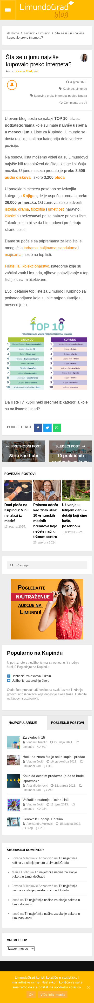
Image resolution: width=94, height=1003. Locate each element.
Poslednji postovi (67, 723)
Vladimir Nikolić (37, 742)
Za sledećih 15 (34, 737)
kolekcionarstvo (35, 266)
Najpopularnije (23, 723)
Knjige (28, 196)
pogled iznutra (77, 95)
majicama (13, 255)
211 (42, 828)
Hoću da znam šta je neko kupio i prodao (54, 757)
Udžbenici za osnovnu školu (31, 676)
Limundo (44, 33)
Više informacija (52, 994)
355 (50, 766)
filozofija (38, 209)
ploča (59, 177)
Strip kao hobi (23, 455)
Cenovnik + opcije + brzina (43, 819)
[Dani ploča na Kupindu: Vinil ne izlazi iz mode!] (18, 490)
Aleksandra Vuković (40, 823)
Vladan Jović (35, 761)
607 (44, 747)
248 (50, 790)
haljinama (48, 248)
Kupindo (29, 33)
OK (31, 994)
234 (44, 809)
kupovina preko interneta (50, 95)
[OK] (88, 987)
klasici (11, 216)
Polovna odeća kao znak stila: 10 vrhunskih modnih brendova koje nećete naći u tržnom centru (45, 521)
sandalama (67, 248)
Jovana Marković (27, 71)
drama (23, 209)
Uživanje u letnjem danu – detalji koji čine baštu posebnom (74, 515)
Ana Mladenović (37, 785)
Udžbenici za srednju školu (30, 680)
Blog (30, 828)
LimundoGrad (32, 766)
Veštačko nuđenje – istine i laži (46, 800)
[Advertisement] (47, 609)
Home (15, 33)
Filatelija (12, 266)
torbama (31, 248)
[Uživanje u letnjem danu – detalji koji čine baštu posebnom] (76, 490)
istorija (10, 209)
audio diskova (18, 177)
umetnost (56, 209)
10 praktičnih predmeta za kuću (70, 457)
